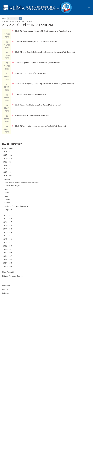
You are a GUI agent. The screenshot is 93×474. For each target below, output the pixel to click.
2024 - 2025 (7, 158)
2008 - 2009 (7, 249)
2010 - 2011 (7, 242)
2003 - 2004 (7, 266)
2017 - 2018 (7, 219)
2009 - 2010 (7, 246)
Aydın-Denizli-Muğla (12, 186)
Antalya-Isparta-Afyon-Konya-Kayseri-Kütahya (22, 182)
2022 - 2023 (7, 165)
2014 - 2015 (7, 229)
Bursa (7, 189)
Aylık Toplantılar (8, 148)
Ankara (7, 179)
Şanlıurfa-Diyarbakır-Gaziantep (16, 206)
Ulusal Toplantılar (8, 272)
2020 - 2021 (7, 172)
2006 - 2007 (7, 256)
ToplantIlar (7, 21)
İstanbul (7, 192)
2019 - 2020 (7, 175)
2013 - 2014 (7, 232)
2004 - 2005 (7, 263)
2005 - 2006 (7, 259)
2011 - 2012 (7, 239)
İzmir (6, 196)
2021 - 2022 (7, 169)
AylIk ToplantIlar (19, 21)
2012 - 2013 (7, 236)
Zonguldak (8, 209)
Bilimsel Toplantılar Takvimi (12, 276)
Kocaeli (7, 199)
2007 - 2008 (7, 253)
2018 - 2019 (7, 215)
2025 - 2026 (7, 155)
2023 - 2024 (7, 162)
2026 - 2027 (7, 152)
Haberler (5, 293)
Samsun (8, 203)
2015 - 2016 (7, 225)
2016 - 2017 (7, 222)
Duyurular (6, 289)
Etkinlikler (6, 285)
